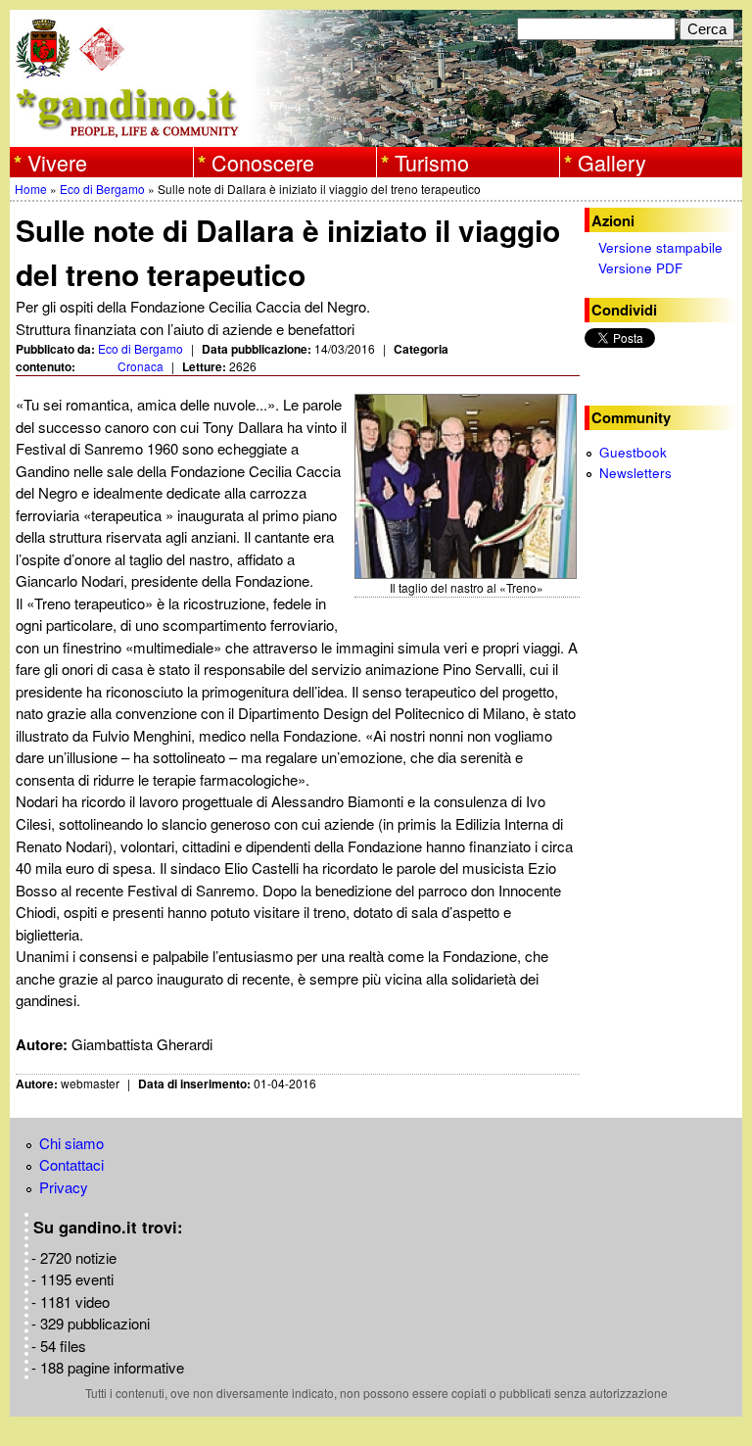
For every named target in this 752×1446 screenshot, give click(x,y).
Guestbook (633, 452)
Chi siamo (71, 1143)
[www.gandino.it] (376, 135)
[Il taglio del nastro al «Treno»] (467, 486)
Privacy (63, 1187)
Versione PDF (640, 268)
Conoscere (263, 161)
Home (31, 188)
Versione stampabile (660, 247)
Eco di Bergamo (102, 188)
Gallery (612, 161)
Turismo (432, 161)
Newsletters (635, 472)
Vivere (57, 161)
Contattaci (71, 1164)
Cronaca (141, 366)
